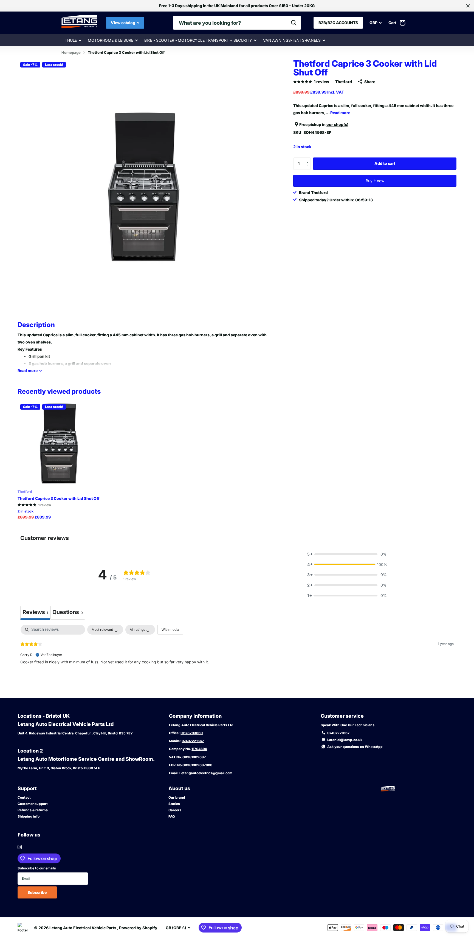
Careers (174, 810)
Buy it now (375, 180)
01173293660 (191, 733)
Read (28, 370)
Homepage (71, 52)
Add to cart (384, 163)
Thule (71, 40)
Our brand (176, 797)
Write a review (440, 610)
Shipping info (29, 816)
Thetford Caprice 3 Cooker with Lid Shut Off (59, 498)
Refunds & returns (33, 810)
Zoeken (293, 23)
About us (179, 788)
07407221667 (193, 741)
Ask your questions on (355, 747)
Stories (174, 804)
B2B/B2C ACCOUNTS (338, 22)
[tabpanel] (237, 659)
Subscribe (37, 892)
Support (27, 788)
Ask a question (411, 610)
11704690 (199, 749)
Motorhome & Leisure (110, 40)
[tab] (67, 613)
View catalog (123, 22)
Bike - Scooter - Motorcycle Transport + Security (198, 40)
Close (468, 6)
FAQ (171, 816)
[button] (309, 159)
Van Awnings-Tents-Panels (292, 40)
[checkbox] (170, 630)
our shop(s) (337, 124)
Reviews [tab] (35, 612)
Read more (340, 112)
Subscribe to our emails (37, 868)
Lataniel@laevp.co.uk (344, 740)
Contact (24, 797)
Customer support (33, 804)
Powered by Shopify (138, 927)
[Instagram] (20, 847)
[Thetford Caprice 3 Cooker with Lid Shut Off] (60, 443)
